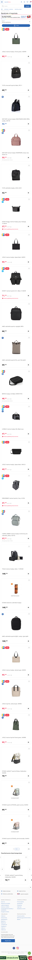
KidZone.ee (3, 929)
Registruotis (8, 940)
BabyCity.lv (3, 921)
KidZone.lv (3, 928)
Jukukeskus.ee (4, 924)
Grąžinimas (19, 906)
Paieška (27, 6)
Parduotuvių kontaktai (5, 903)
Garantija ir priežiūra (5, 906)
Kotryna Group (4, 917)
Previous (2, 869)
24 (28, 849)
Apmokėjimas (19, 903)
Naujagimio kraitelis (5, 911)
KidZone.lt (3, 916)
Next (29, 869)
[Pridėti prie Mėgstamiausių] (29, 29)
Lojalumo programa (5, 905)
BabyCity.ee (3, 922)
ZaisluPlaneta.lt (4, 919)
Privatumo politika (20, 916)
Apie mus (3, 901)
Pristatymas (19, 905)
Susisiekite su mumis (21, 908)
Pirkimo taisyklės (20, 901)
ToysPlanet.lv (3, 926)
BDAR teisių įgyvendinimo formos (24, 917)
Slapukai (18, 919)
